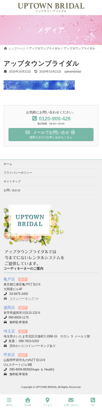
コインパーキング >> (24, 298)
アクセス (47, 405)
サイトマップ (12, 181)
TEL (93, 405)
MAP (22, 279)
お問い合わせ (12, 190)
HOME (27, 405)
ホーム (8, 164)
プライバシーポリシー (18, 172)
